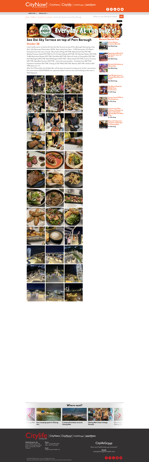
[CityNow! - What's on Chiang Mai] (36, 5)
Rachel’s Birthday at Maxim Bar (115, 65)
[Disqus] (62, 330)
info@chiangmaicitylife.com (52, 449)
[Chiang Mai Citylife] (66, 5)
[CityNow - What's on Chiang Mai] (66, 436)
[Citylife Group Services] (78, 5)
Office (52, 443)
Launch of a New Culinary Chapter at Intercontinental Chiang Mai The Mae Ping (115, 111)
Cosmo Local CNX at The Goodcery (115, 98)
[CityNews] (54, 5)
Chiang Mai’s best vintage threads (100, 417)
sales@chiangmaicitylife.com (104, 450)
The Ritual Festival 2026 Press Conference (115, 88)
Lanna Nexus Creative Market (114, 43)
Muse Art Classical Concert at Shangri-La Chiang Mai (115, 122)
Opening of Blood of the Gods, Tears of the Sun (115, 54)
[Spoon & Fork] (90, 5)
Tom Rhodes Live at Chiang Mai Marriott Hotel (116, 77)
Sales (51, 445)
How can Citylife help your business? (104, 447)
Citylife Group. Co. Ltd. (38, 458)
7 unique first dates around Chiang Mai (74, 417)
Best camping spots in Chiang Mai (48, 417)
